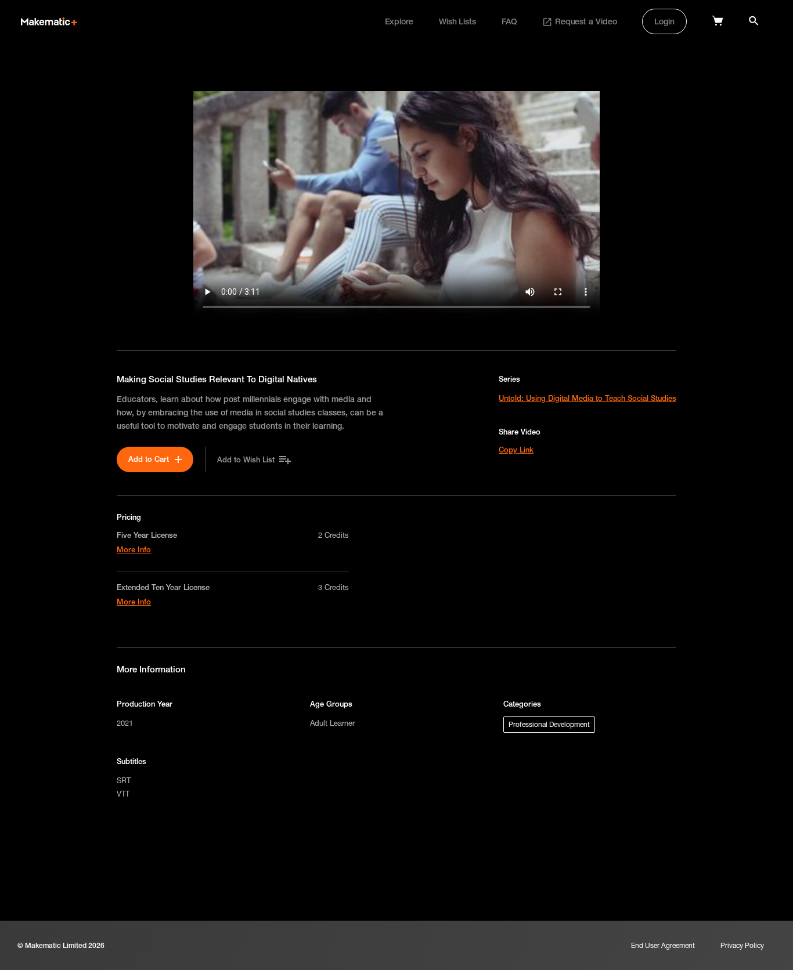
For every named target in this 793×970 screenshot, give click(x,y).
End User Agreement (663, 945)
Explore (399, 21)
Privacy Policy (742, 945)
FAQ (509, 21)
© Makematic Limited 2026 (60, 945)
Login (664, 21)
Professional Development (549, 724)
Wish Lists (457, 21)
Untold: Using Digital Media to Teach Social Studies (587, 398)
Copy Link (516, 449)
